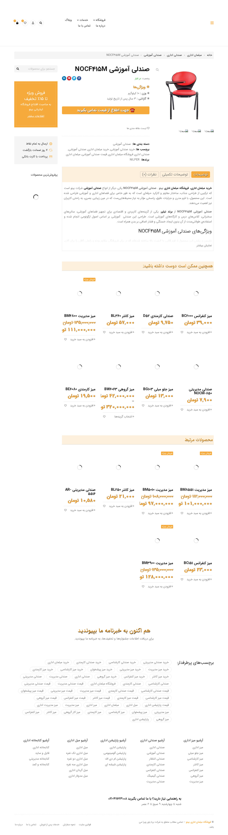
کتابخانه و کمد (40, 764)
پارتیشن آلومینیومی (114, 753)
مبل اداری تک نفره (77, 753)
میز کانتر (51, 712)
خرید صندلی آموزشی (122, 149)
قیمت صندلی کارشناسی (155, 691)
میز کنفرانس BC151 (198, 563)
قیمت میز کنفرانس (74, 698)
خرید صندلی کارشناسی (122, 662)
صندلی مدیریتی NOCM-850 (200, 391)
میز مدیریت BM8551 (196, 489)
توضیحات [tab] (200, 175)
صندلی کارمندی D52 (158, 316)
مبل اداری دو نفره (77, 759)
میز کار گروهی (72, 712)
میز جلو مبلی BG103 (158, 389)
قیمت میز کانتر (101, 698)
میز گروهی (162, 719)
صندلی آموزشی (153, 55)
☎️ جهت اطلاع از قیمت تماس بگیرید (106, 110)
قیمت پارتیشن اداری (157, 705)
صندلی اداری (174, 55)
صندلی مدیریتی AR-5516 (80, 492)
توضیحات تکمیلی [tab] (175, 175)
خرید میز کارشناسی (71, 669)
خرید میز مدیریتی (130, 669)
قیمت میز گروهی (46, 698)
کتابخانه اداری (41, 747)
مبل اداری (132, 705)
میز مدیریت (72, 705)
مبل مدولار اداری (78, 776)
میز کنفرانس (32, 712)
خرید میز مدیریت (158, 669)
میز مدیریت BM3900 (157, 563)
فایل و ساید (42, 753)
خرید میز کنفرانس (134, 676)
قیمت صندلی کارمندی (121, 691)
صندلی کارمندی (132, 683)
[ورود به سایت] (33, 23)
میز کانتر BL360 (122, 316)
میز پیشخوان (139, 712)
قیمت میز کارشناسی (157, 698)
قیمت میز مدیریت (90, 691)
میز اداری (91, 705)
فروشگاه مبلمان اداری (120, 154)
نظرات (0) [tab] (149, 175)
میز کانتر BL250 (122, 489)
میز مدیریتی (161, 712)
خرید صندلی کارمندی (88, 662)
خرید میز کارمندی (43, 669)
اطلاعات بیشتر (36, 116)
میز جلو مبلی (195, 753)
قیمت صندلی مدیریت (70, 683)
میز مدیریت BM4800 (79, 316)
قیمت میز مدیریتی (61, 691)
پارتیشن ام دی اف (115, 759)
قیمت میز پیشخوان (32, 691)
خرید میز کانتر (160, 676)
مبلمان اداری (194, 55)
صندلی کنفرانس (155, 770)
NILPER (134, 159)
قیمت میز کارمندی (127, 698)
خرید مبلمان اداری (98, 149)
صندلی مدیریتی (32, 676)
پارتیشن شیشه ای (115, 764)
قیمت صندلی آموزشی (94, 154)
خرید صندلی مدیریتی (156, 662)
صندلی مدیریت (58, 676)
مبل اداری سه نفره (77, 764)
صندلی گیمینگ (156, 776)
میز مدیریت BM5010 (158, 489)
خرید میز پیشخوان (101, 669)
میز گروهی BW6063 (119, 389)
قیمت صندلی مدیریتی (37, 683)
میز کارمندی (94, 712)
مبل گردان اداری (78, 770)
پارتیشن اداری (140, 719)
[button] (157, 69)
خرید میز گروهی (106, 676)
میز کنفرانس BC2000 (197, 316)
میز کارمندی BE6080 (80, 389)
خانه (209, 55)
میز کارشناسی (117, 712)
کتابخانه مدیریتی (39, 759)
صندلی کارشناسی (158, 683)
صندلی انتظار (157, 759)
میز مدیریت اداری (47, 705)
